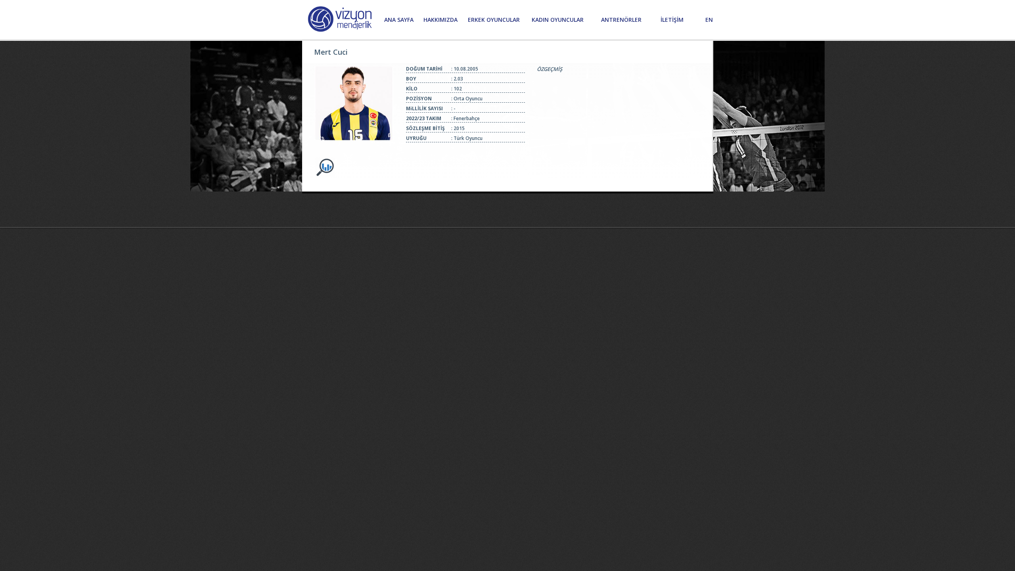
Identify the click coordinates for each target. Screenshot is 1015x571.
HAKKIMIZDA (440, 19)
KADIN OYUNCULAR (558, 19)
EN (709, 19)
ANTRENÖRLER (621, 19)
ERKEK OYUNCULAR (494, 19)
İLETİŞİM (672, 19)
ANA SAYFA (399, 19)
